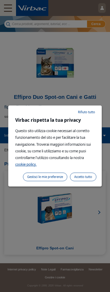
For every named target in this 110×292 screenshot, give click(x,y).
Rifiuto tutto (86, 112)
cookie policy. (26, 164)
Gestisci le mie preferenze (45, 177)
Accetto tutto (83, 177)
